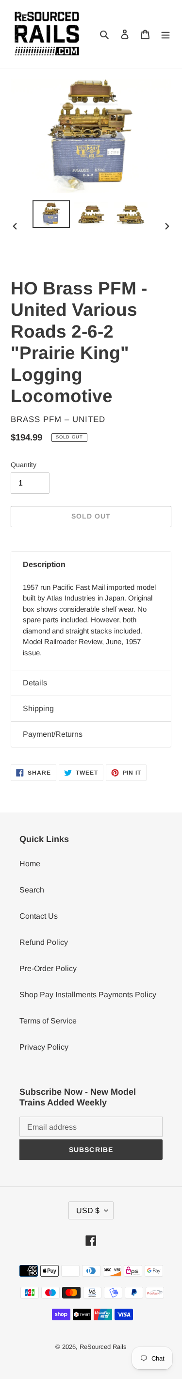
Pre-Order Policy (48, 968)
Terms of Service (48, 1021)
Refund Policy (43, 942)
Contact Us (38, 916)
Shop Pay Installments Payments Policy (87, 994)
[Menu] (165, 34)
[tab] (91, 564)
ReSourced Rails (103, 1346)
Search (31, 890)
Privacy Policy (43, 1047)
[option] (51, 214)
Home (29, 864)
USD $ (87, 1210)
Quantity (23, 465)
